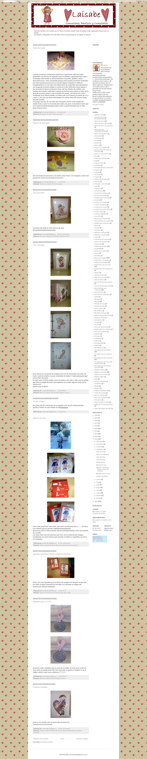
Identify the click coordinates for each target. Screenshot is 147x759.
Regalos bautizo (64, 236)
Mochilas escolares (72, 545)
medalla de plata (99, 306)
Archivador (98, 138)
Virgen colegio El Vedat (101, 402)
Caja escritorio (99, 163)
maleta (96, 297)
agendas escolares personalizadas (50, 592)
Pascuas (97, 336)
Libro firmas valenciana (101, 294)
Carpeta (46, 545)
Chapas (96, 177)
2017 (96, 423)
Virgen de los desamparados (103, 404)
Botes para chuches (100, 158)
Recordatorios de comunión (103, 358)
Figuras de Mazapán (41, 123)
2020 (96, 415)
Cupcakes (97, 216)
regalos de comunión (101, 374)
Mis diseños (98, 310)
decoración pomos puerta (102, 221)
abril (97, 490)
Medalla (53, 678)
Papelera (97, 334)
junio (98, 485)
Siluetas (97, 388)
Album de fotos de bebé (102, 123)
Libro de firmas (99, 279)
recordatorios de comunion (103, 354)
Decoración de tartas (46, 114)
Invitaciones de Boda (101, 262)
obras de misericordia (101, 327)
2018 (96, 420)
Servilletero (98, 383)
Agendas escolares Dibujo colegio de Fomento (52, 554)
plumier (96, 341)
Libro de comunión (100, 277)
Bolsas (42, 545)
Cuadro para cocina (100, 207)
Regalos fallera (99, 376)
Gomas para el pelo (100, 251)
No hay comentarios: (64, 234)
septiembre (100, 449)
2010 (96, 501)
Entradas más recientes (40, 739)
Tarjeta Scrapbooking (101, 390)
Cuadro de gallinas (100, 204)
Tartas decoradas (57, 114)
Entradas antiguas (82, 739)
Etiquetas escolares (100, 234)
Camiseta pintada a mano (102, 167)
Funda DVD (98, 244)
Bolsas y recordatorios (101, 153)
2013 (96, 434)
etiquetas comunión (100, 232)
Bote (95, 156)
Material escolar (39, 418)
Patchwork (97, 338)
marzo (98, 493)
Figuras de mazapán (45, 184)
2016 (96, 426)
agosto (98, 479)
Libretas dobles (99, 275)
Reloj (96, 379)
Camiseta (97, 165)
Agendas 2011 (99, 115)
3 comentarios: (62, 112)
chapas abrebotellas (100, 179)
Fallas (96, 237)
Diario (96, 225)
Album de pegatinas (100, 133)
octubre (99, 447)
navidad (97, 322)
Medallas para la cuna (42, 602)
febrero (98, 495)
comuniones (98, 190)
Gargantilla (97, 248)
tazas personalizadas (101, 397)
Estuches (52, 545)
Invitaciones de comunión (102, 265)
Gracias (96, 253)
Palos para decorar (100, 331)
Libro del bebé (38, 193)
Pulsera (96, 345)
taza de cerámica (99, 395)
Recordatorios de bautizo (102, 350)
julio (97, 482)
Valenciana (97, 400)
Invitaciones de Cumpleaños (103, 269)
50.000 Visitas (38, 401)
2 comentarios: (62, 390)
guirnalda (97, 255)
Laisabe (105, 65)
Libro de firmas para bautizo (103, 282)
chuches (97, 181)
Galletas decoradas (100, 246)
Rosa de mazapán (57, 184)
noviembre (100, 444)
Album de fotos (99, 121)
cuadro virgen (98, 211)
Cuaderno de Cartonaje (101, 197)
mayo (98, 487)
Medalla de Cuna (99, 304)
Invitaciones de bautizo (101, 260)
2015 (96, 428)
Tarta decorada (39, 48)
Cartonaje (97, 174)
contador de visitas (99, 513)
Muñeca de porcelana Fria (102, 315)
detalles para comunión (101, 223)
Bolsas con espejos (100, 147)
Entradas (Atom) (47, 742)
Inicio (62, 739)
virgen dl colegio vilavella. (102, 408)
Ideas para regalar (45, 236)
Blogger (85, 754)
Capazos (97, 170)
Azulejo (96, 140)
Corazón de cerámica (101, 193)
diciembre (99, 441)
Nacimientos (98, 320)
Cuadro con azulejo (100, 202)
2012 (96, 436)
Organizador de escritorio (102, 329)
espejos (96, 228)
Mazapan (97, 299)
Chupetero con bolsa (101, 184)
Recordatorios (99, 347)
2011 (96, 439)
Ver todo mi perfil (98, 104)
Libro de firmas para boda (102, 286)
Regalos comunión (100, 372)
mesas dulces (98, 308)
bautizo (96, 143)
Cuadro (42, 730)
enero (98, 498)
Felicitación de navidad (101, 239)
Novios (96, 324)
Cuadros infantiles (40, 687)
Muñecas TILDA (99, 317)
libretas (96, 272)
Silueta (96, 386)
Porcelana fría (98, 343)
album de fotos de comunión (103, 125)
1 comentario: (62, 182)
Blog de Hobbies (100, 540)
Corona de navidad (100, 195)
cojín (95, 186)
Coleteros (97, 188)
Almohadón (98, 136)
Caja (95, 160)
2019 (96, 418)
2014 (96, 431)
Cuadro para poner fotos (102, 209)
